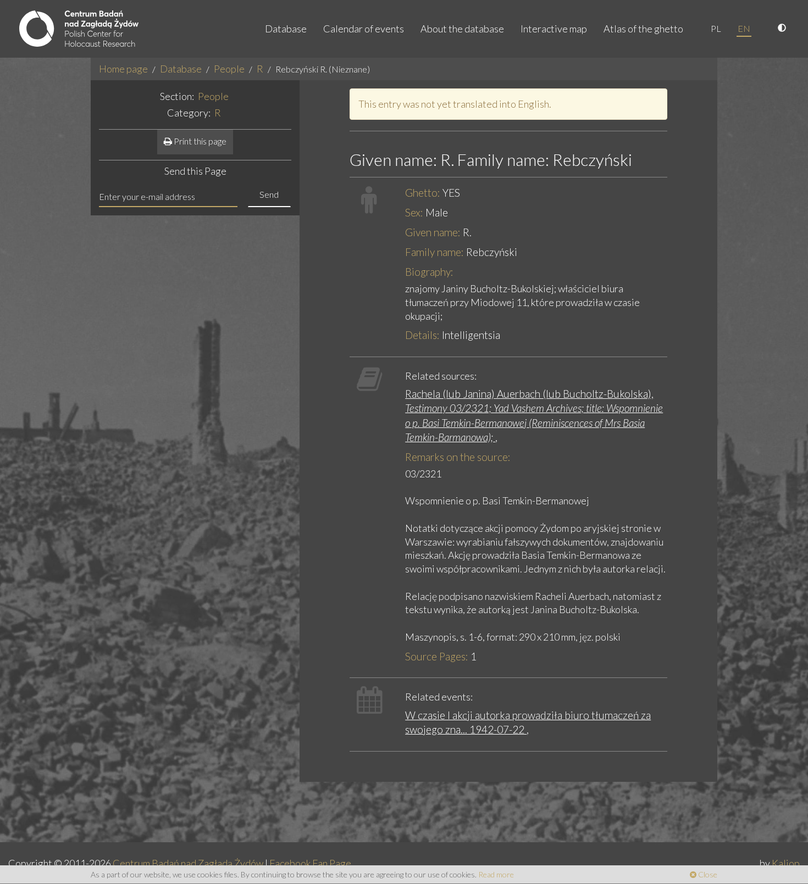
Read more (496, 874)
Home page (123, 69)
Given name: (433, 232)
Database (286, 29)
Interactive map (554, 29)
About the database (462, 29)
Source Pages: (436, 656)
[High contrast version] (783, 28)
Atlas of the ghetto (643, 29)
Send (269, 194)
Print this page (199, 141)
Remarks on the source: (458, 457)
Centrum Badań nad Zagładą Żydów (188, 863)
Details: (422, 335)
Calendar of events (363, 29)
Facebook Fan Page (310, 863)
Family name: (434, 252)
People (229, 69)
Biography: (429, 271)
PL (716, 28)
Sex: (414, 212)
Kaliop (786, 863)
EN (744, 28)
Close (706, 874)
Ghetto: (422, 192)
